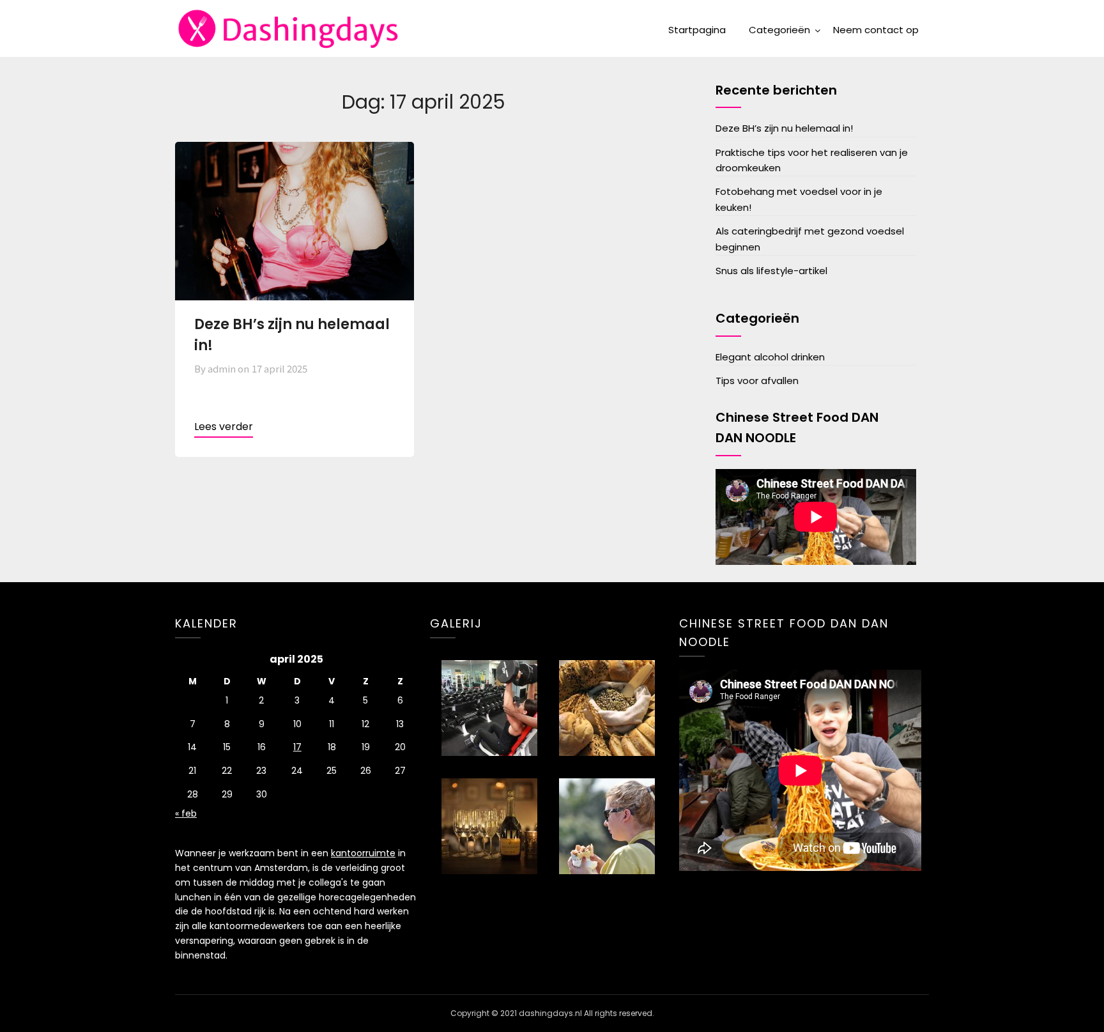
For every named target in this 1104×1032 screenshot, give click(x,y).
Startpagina (697, 29)
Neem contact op (876, 29)
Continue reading (223, 428)
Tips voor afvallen (757, 380)
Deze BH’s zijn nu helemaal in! (784, 128)
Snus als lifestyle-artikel (771, 270)
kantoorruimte (363, 853)
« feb (186, 813)
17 (297, 747)
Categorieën (779, 29)
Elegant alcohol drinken (770, 357)
